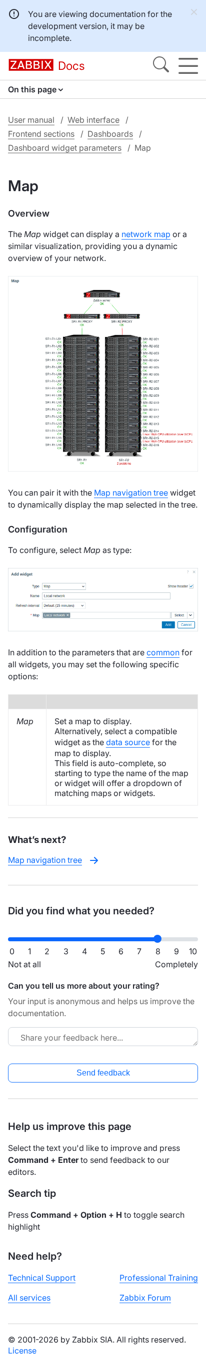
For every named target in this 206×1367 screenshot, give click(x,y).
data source (128, 742)
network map (146, 234)
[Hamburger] (188, 66)
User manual (31, 120)
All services (29, 1298)
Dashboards (110, 134)
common (163, 652)
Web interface (94, 120)
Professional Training (159, 1278)
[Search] (161, 65)
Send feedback (103, 1073)
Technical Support (42, 1278)
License (22, 1351)
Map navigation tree (131, 493)
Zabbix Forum (145, 1298)
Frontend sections (41, 134)
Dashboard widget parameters (65, 148)
